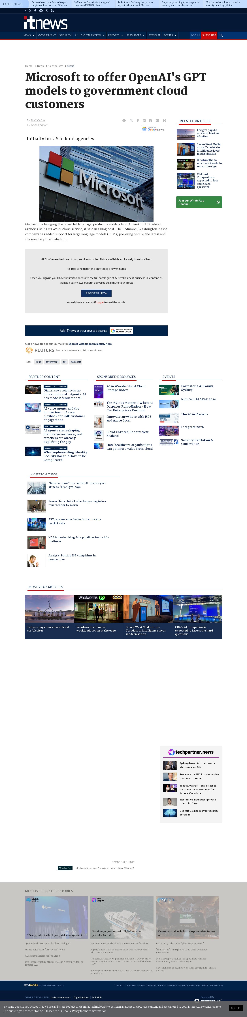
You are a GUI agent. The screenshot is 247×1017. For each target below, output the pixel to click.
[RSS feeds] (52, 10)
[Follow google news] (152, 128)
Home (28, 66)
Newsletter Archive (198, 985)
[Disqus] (90, 690)
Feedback (172, 985)
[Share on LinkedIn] (144, 121)
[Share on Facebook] (138, 121)
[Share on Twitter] (131, 121)
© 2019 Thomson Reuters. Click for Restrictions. (79, 350)
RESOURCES (133, 35)
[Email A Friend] (157, 121)
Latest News (12, 4)
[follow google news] (41, 10)
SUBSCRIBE (209, 35)
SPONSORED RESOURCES (116, 377)
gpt (64, 361)
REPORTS (113, 35)
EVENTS (168, 35)
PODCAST (154, 35)
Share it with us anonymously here (90, 343)
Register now (96, 293)
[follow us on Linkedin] (25, 10)
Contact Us (120, 985)
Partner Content (44, 377)
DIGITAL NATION (90, 35)
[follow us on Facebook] (35, 10)
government (52, 361)
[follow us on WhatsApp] (47, 10)
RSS (221, 985)
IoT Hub (97, 997)
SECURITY (65, 35)
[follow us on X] (30, 10)
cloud (38, 361)
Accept (236, 1008)
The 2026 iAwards (194, 415)
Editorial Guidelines (147, 985)
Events (169, 377)
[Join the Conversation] (124, 121)
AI (76, 35)
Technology (55, 66)
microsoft (76, 361)
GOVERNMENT (47, 35)
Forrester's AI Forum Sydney (197, 388)
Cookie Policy (71, 1011)
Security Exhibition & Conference (197, 442)
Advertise (183, 985)
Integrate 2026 (192, 427)
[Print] (163, 121)
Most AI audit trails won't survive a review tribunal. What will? (105, 868)
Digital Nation (81, 997)
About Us (131, 985)
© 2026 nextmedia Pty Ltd (51, 985)
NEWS (27, 35)
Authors (162, 985)
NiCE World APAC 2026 (198, 400)
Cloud (70, 66)
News (40, 66)
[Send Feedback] (151, 121)
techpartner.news (60, 997)
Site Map (214, 985)
